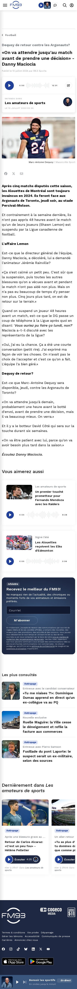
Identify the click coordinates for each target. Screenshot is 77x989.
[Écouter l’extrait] (9, 85)
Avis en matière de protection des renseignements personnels (37, 638)
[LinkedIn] (33, 949)
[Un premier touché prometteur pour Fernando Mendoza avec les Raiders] (19, 492)
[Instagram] (10, 949)
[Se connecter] (71, 5)
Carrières (7, 940)
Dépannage (47, 932)
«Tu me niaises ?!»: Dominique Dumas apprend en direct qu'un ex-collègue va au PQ (49, 697)
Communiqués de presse (56, 936)
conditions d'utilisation (16, 649)
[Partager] (68, 85)
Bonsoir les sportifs (42, 980)
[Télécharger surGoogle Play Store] (41, 962)
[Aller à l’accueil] (16, 8)
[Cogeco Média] (51, 914)
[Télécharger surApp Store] (13, 962)
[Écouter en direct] (41, 5)
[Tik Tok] (18, 949)
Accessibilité (32, 936)
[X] (40, 949)
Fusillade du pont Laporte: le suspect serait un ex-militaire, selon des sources (48, 756)
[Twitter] (14, 174)
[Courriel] (21, 174)
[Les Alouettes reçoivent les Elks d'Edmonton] (19, 542)
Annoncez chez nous (26, 940)
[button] (17, 982)
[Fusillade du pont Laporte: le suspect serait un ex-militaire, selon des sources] (11, 749)
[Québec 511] (71, 916)
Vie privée (33, 932)
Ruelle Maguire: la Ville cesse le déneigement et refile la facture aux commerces (47, 726)
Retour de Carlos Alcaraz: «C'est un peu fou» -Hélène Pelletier (24, 846)
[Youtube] (48, 949)
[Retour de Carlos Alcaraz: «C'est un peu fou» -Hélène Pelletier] (25, 812)
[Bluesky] (25, 949)
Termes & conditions (13, 932)
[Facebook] (6, 174)
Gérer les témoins (12, 936)
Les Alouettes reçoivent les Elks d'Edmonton (48, 546)
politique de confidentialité (43, 646)
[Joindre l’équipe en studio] (55, 5)
